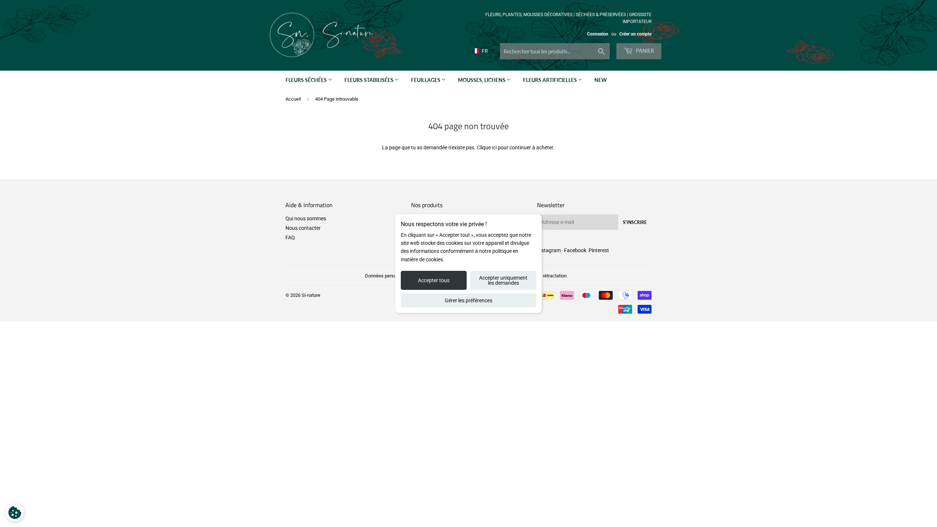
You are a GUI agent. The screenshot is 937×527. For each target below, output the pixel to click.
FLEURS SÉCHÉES (306, 80)
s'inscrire (635, 222)
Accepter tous (433, 280)
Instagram (549, 250)
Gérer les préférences (468, 300)
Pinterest (599, 250)
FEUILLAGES (426, 80)
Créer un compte (635, 34)
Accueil (293, 99)
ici (494, 147)
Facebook (575, 250)
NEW (600, 80)
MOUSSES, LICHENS (482, 80)
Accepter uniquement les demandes (503, 280)
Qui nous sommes (305, 218)
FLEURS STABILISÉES (369, 80)
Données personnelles (388, 276)
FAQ (290, 237)
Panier (644, 51)
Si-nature (311, 295)
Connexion (597, 34)
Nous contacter (303, 228)
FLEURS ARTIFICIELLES (550, 80)
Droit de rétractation (546, 276)
